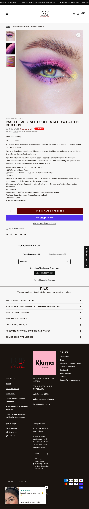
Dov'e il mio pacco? (16, 325)
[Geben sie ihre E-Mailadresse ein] (47, 454)
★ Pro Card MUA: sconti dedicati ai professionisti (33, 2)
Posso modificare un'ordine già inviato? (28, 331)
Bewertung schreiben (44, 273)
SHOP (8, 383)
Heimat (8, 26)
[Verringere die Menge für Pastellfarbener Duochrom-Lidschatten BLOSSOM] (7, 211)
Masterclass (64, 357)
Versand (15, 131)
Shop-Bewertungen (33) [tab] (57, 254)
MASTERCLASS (12, 388)
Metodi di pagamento (17, 313)
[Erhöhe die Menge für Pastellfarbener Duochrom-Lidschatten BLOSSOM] (14, 211)
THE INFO (64, 352)
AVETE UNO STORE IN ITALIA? (20, 300)
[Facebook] (7, 234)
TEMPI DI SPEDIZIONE (16, 319)
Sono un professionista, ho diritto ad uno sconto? (34, 306)
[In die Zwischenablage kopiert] (25, 234)
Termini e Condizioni (67, 367)
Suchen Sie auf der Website (70, 380)
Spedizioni (64, 370)
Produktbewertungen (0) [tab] (31, 254)
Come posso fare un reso (20, 337)
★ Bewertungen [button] (87, 257)
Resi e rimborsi (65, 373)
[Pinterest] (16, 234)
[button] (46, 487)
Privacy (62, 377)
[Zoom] (78, 35)
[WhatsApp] (21, 234)
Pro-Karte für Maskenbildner (70, 363)
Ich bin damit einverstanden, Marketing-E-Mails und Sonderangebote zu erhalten (42, 463)
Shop (62, 360)
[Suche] (78, 14)
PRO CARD (10, 394)
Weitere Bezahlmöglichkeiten (44, 223)
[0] (81, 14)
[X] (12, 234)
